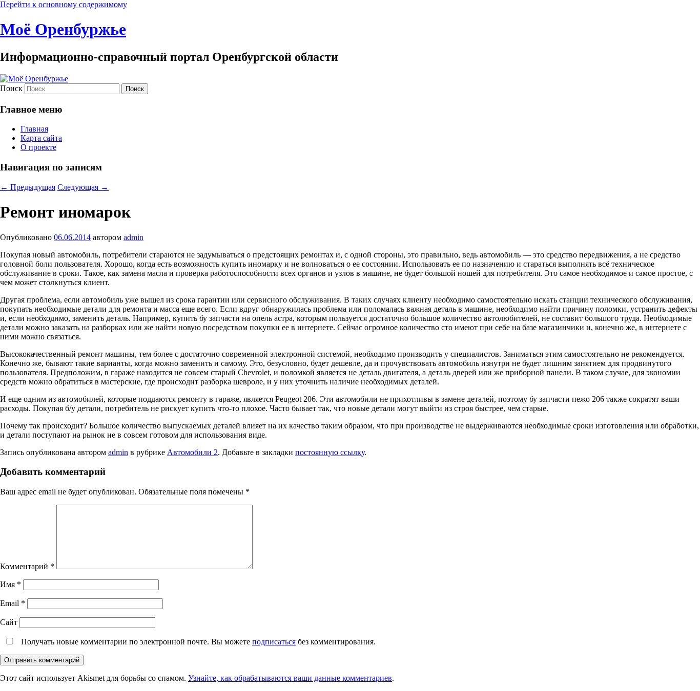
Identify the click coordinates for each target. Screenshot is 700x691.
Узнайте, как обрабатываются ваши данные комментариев (290, 678)
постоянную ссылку (329, 452)
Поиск (11, 88)
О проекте (38, 147)
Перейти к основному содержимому (63, 4)
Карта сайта (41, 138)
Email (12, 603)
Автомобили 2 (192, 452)
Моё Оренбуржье (63, 29)
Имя (10, 584)
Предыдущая (27, 187)
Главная (34, 128)
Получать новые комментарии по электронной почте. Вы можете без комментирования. (197, 641)
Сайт (8, 622)
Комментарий (27, 566)
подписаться (274, 641)
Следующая (83, 187)
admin (133, 237)
